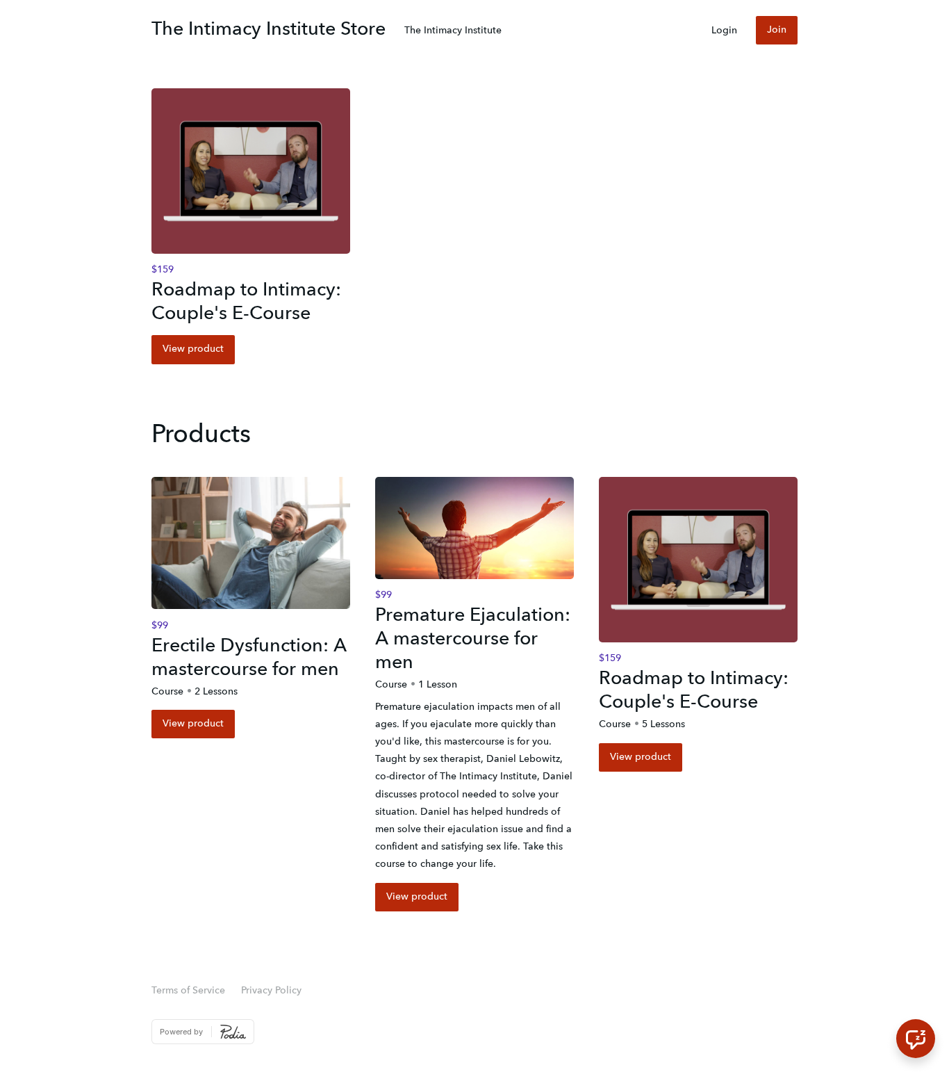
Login (724, 30)
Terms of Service (188, 991)
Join (776, 30)
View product (193, 349)
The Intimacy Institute (453, 30)
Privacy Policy (271, 991)
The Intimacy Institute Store (268, 29)
